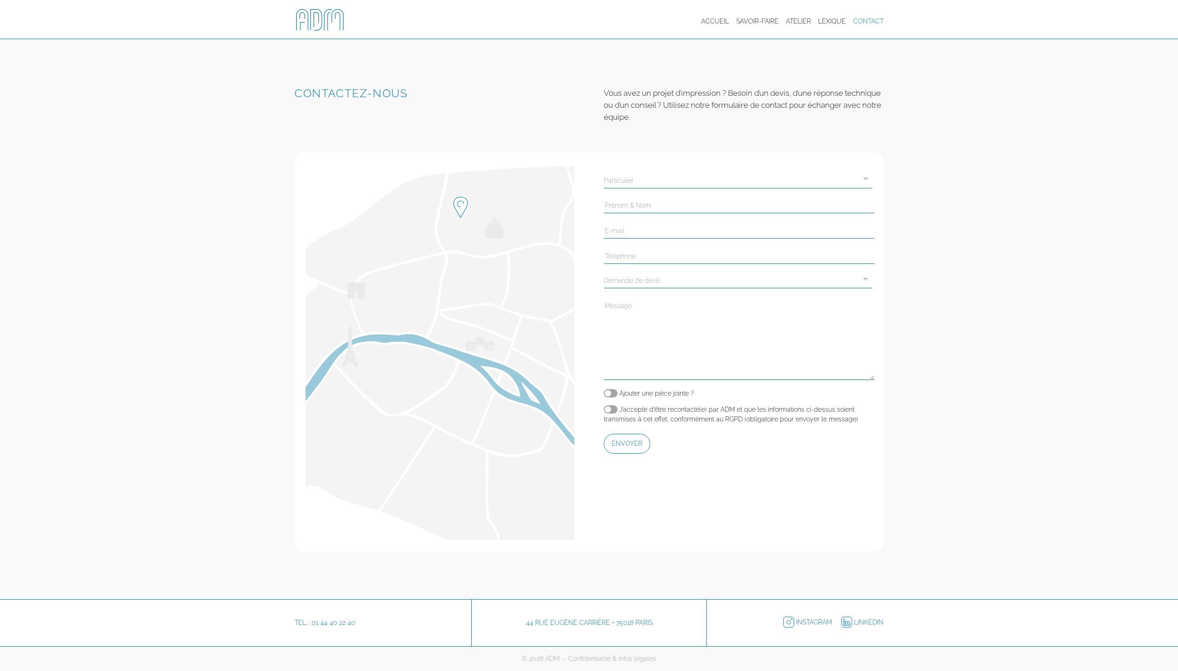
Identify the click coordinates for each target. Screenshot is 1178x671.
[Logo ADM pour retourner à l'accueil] (322, 21)
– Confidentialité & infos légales (609, 658)
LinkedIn (868, 622)
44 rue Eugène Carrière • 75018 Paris (589, 622)
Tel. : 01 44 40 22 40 (324, 622)
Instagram (814, 622)
